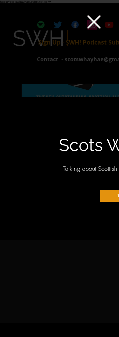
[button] (94, 22)
